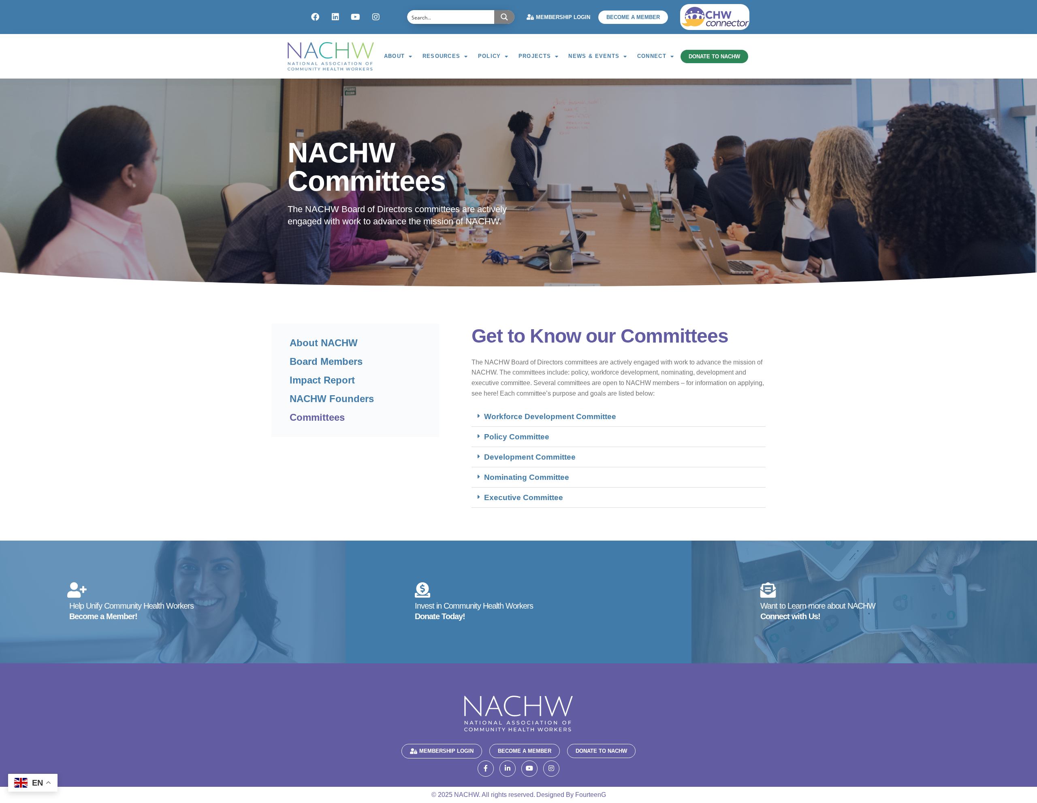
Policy (489, 56)
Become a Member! (103, 616)
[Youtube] (356, 17)
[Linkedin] (335, 17)
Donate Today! (440, 616)
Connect (651, 56)
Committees (317, 417)
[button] (619, 417)
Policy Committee (516, 436)
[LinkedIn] (507, 768)
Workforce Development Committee (550, 416)
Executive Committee (523, 497)
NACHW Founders (332, 398)
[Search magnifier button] (504, 17)
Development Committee (530, 457)
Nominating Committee (526, 477)
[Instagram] (376, 17)
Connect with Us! (790, 616)
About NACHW (324, 342)
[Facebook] (315, 17)
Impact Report (322, 380)
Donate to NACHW (714, 56)
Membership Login (563, 17)
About (394, 56)
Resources (441, 56)
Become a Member (633, 17)
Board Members (326, 361)
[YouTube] (529, 768)
